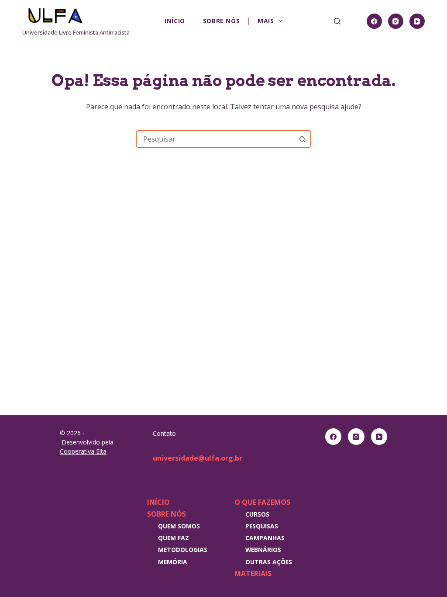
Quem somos (179, 526)
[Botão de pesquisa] (302, 139)
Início (175, 21)
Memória (172, 562)
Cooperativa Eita (83, 451)
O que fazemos (262, 502)
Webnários (263, 549)
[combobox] (215, 139)
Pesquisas (261, 526)
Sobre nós (221, 21)
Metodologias (182, 549)
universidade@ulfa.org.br (197, 458)
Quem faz (173, 538)
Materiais (253, 573)
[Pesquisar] (337, 21)
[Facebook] (374, 21)
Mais (266, 21)
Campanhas (265, 538)
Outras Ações (268, 562)
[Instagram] (395, 21)
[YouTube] (417, 21)
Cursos (257, 514)
